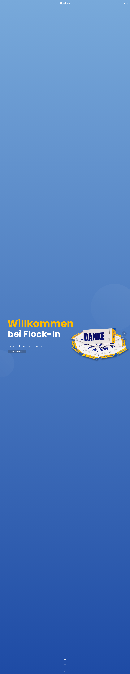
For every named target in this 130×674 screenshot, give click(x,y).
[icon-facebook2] (125, 3)
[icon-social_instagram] (127, 3)
